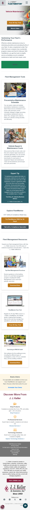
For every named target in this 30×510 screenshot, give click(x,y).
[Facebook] (4, 499)
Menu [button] (15, 65)
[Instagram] (25, 499)
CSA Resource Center (15, 444)
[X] (15, 499)
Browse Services (15, 426)
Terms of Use (15, 449)
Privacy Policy (15, 445)
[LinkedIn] (9, 499)
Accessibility (15, 452)
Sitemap (15, 454)
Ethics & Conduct (15, 451)
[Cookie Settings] (2, 507)
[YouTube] (20, 499)
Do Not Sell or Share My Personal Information (15, 447)
